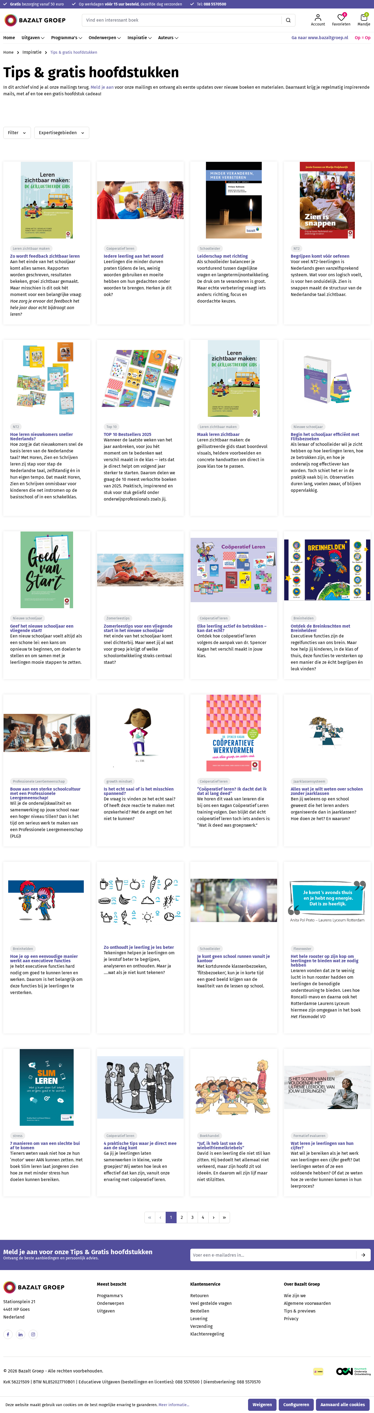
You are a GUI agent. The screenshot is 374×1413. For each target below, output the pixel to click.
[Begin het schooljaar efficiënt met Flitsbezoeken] (327, 378)
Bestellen (199, 1311)
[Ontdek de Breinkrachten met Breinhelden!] (327, 570)
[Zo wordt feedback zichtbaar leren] (47, 200)
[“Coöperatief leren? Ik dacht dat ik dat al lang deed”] (234, 733)
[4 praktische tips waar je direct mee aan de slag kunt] (140, 1087)
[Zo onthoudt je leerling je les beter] (140, 900)
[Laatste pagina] (224, 1217)
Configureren (296, 1404)
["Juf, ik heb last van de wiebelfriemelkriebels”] (234, 1087)
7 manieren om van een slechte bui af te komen (45, 1145)
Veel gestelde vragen (211, 1303)
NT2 (297, 248)
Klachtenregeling (207, 1334)
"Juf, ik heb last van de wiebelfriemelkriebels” (220, 1145)
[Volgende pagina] (213, 1217)
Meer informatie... (174, 1405)
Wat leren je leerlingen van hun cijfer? (322, 1145)
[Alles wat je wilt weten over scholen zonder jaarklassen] (327, 733)
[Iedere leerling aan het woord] (140, 200)
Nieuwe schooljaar (308, 427)
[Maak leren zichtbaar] (234, 378)
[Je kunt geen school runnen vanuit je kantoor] (234, 900)
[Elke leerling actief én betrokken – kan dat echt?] (234, 570)
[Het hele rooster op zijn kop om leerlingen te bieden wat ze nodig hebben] (327, 900)
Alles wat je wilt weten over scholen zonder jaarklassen (327, 791)
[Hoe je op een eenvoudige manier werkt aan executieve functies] (47, 900)
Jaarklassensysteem (309, 781)
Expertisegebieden (58, 132)
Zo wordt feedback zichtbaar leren (45, 256)
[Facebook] (8, 1334)
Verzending (201, 1326)
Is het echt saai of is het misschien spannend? (139, 791)
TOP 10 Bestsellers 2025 (127, 434)
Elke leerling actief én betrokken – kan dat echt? (231, 628)
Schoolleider (210, 248)
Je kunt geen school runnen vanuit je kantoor (233, 958)
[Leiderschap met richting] (234, 200)
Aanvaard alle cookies (343, 1404)
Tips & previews (299, 1311)
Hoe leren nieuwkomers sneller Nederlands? (41, 436)
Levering (198, 1318)
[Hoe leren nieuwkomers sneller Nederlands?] (47, 378)
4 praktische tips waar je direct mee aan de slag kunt (140, 1145)
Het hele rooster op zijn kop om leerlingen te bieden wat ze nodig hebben (324, 961)
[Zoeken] (288, 20)
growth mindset (119, 781)
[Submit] (363, 1255)
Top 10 (112, 427)
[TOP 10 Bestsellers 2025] (140, 378)
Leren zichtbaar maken (31, 248)
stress (17, 1136)
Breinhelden (304, 618)
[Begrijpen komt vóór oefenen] (327, 200)
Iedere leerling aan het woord (133, 256)
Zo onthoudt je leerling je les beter (139, 947)
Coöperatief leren (120, 248)
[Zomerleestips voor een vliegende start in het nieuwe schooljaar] (140, 570)
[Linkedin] (20, 1334)
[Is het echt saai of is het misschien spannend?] (140, 733)
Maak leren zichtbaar (218, 434)
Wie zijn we (295, 1295)
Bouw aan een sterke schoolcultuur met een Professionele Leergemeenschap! (45, 793)
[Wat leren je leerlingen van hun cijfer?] (327, 1087)
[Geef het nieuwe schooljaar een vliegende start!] (47, 570)
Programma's (110, 1295)
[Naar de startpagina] (34, 20)
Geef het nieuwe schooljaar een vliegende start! (41, 628)
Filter (13, 132)
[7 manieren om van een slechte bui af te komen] (47, 1087)
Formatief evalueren (310, 1136)
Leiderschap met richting (222, 256)
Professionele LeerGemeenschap (39, 781)
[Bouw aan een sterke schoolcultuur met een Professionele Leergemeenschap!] (47, 733)
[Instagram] (33, 1334)
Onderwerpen (110, 1303)
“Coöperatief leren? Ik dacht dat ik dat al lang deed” (232, 791)
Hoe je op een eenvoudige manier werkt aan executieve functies (44, 958)
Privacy (291, 1318)
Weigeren (262, 1404)
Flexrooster (302, 949)
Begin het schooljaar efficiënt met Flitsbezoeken (325, 436)
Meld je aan (102, 87)
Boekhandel (209, 1136)
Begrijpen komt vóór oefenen (320, 256)
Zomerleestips (118, 618)
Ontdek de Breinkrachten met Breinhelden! (320, 628)
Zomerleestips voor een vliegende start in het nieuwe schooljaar (138, 628)
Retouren (199, 1295)
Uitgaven (106, 1311)
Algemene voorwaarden (307, 1303)
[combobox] (182, 20)
